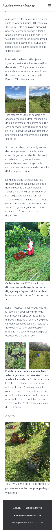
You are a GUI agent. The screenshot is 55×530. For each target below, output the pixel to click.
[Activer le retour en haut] (49, 524)
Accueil (17, 508)
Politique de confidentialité (27, 516)
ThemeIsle (38, 522)
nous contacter (22, 488)
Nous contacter (34, 508)
